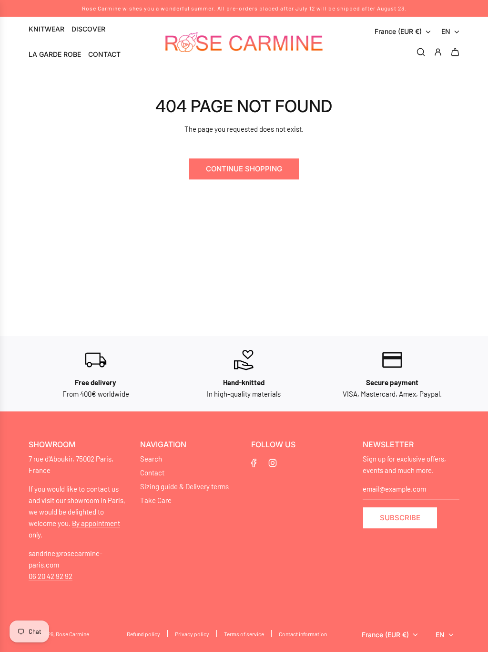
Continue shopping (244, 168)
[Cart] (456, 52)
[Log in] (439, 52)
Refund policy (143, 634)
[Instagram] (272, 463)
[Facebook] (254, 463)
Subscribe (400, 517)
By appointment (96, 523)
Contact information (303, 634)
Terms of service (244, 634)
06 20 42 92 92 (50, 576)
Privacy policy (192, 634)
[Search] (422, 52)
